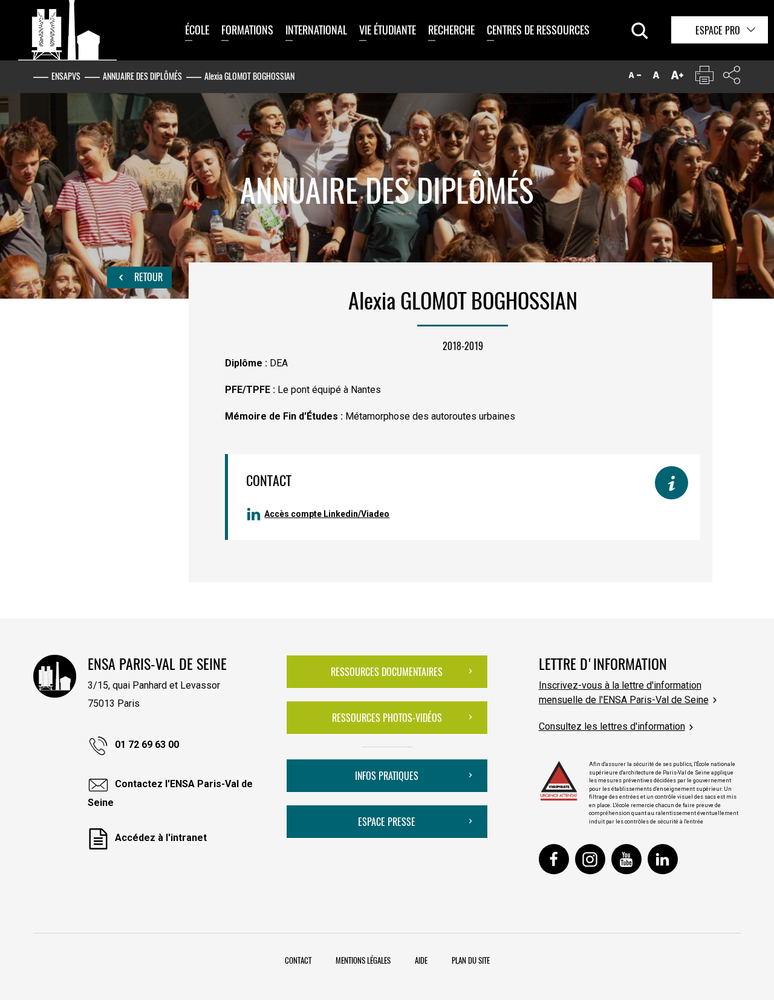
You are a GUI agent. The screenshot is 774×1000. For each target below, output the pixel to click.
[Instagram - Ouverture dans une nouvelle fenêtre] (590, 859)
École (197, 29)
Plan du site (471, 960)
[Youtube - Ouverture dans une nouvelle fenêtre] (626, 859)
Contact (298, 960)
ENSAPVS (65, 76)
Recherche (451, 29)
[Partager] (732, 77)
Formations (247, 29)
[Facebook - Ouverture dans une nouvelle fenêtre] (554, 859)
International (316, 29)
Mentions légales (363, 960)
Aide (421, 960)
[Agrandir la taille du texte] (677, 77)
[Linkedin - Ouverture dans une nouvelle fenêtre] (663, 859)
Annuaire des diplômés (142, 76)
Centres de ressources (538, 29)
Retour (147, 277)
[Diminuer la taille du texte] (635, 77)
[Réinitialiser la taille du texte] (656, 77)
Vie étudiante (387, 29)
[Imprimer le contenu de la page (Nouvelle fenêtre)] (704, 77)
